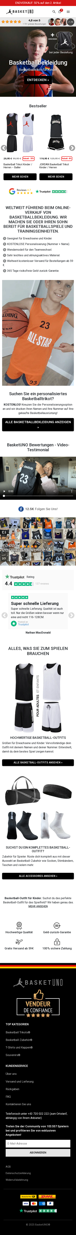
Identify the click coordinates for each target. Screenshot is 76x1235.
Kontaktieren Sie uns (18, 1104)
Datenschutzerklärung (18, 1173)
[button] (68, 11)
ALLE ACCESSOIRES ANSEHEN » (38, 876)
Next (70, 146)
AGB (8, 1166)
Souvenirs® (13, 1055)
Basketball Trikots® (18, 1032)
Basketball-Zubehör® (19, 1040)
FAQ (8, 1096)
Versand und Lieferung (20, 1081)
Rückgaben (12, 1089)
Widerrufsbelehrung (17, 1179)
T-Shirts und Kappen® (19, 1047)
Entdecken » (38, 80)
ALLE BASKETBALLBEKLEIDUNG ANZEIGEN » (38, 424)
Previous (2, 146)
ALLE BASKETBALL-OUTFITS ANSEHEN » (38, 762)
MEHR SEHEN (20, 176)
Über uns (11, 1074)
